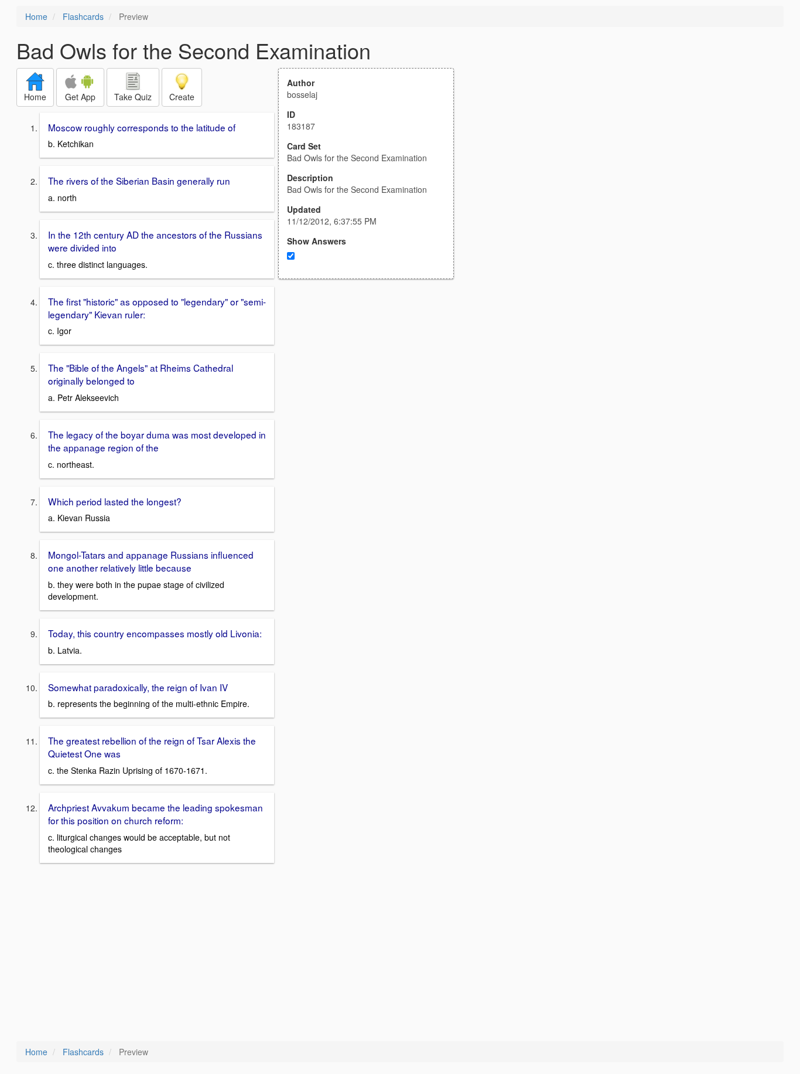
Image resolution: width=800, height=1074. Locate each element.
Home (36, 16)
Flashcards (83, 16)
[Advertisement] (372, 394)
